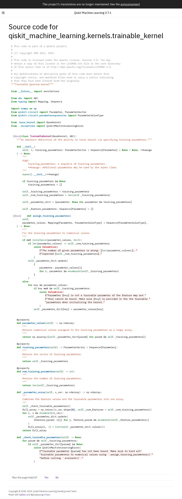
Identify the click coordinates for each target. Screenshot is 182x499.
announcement (130, 4)
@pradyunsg (37, 494)
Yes (46, 477)
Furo (48, 494)
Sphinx (22, 494)
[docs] (17, 136)
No (57, 477)
